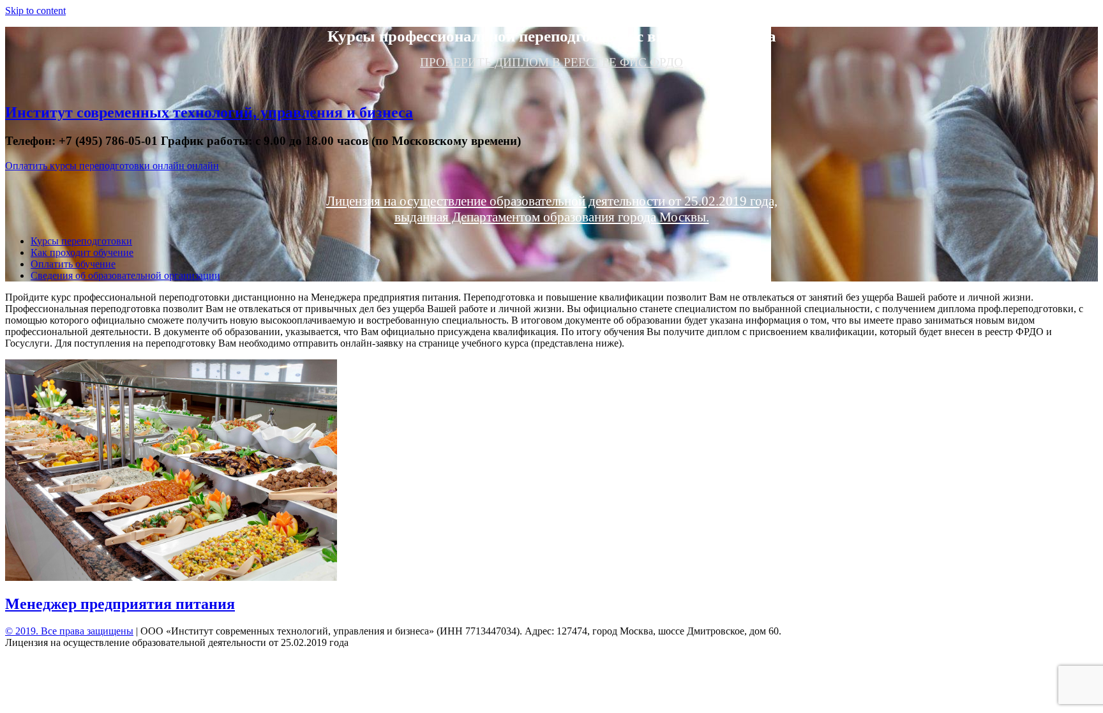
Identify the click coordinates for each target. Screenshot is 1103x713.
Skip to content (35, 10)
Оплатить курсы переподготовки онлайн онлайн (112, 165)
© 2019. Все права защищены (69, 631)
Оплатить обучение (73, 264)
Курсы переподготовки (81, 241)
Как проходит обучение (82, 252)
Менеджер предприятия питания (120, 604)
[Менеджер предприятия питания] (171, 577)
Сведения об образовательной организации (125, 275)
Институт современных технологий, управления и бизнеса (209, 112)
